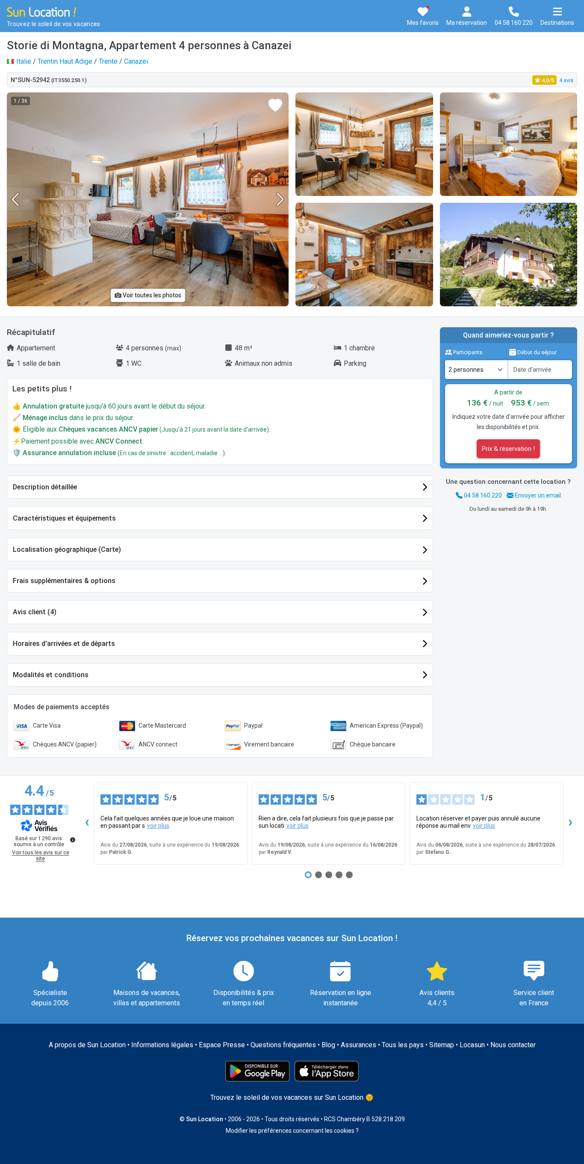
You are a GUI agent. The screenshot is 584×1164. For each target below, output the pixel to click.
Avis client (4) (34, 612)
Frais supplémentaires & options (64, 581)
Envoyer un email (537, 495)
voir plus (158, 825)
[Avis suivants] (570, 823)
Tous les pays (403, 1045)
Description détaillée (45, 487)
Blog (328, 1045)
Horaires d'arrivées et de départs (64, 644)
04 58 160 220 (482, 495)
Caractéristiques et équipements (64, 518)
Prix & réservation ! (508, 449)
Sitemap (441, 1045)
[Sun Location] (41, 11)
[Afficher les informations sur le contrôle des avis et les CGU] (72, 839)
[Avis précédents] (87, 823)
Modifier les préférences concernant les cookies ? (292, 1130)
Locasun (472, 1045)
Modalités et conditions (50, 675)
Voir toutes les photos (151, 295)
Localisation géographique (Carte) (67, 549)
